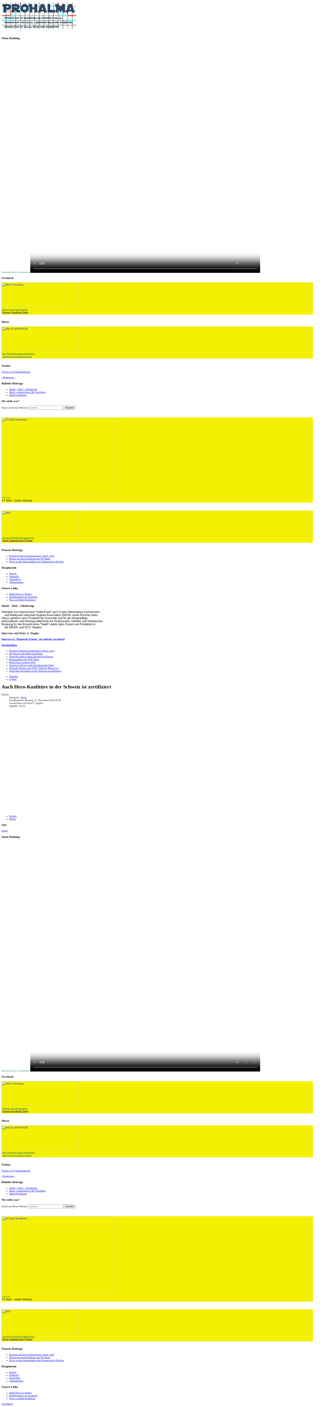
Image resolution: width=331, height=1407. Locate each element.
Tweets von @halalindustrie (16, 372)
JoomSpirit (7, 1404)
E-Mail (12, 679)
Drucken (13, 676)
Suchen (69, 407)
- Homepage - (8, 377)
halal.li (12, 573)
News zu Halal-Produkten (22, 600)
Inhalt (5, 831)
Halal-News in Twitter (20, 594)
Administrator (16, 582)
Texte (23, 697)
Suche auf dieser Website (14, 407)
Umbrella (14, 576)
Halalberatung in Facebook (23, 597)
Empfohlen (15, 579)
